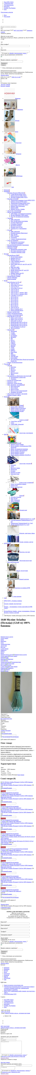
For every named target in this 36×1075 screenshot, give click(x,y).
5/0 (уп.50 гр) (14, 300)
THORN (13, 355)
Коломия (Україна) (16, 225)
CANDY (13, 334)
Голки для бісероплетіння (14, 313)
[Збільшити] (16, 712)
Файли (3, 669)
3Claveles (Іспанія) (16, 497)
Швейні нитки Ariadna (17, 444)
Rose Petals (14, 352)
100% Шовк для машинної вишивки (21, 213)
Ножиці (21, 495)
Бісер (16, 131)
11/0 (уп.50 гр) (15, 286)
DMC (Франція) (15, 219)
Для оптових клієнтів (7, 12)
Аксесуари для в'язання (26, 433)
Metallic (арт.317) (15, 260)
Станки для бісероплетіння (18, 239)
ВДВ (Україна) (15, 236)
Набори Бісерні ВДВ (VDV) (19, 196)
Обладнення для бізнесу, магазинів (17, 393)
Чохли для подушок (22, 570)
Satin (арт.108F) (15, 267)
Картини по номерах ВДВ (22, 588)
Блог (5, 9)
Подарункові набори (16, 257)
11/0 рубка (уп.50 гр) (16, 288)
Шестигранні (14, 373)
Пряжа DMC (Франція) (17, 406)
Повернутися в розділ (7, 654)
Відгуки (3, 665)
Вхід (5, 15)
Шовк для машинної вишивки (19, 449)
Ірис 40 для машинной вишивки (20, 216)
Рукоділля (18, 142)
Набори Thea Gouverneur (18, 206)
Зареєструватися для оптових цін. (13, 985)
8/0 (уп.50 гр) (14, 304)
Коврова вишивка (12, 246)
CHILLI (13, 343)
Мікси (12, 374)
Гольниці (13, 465)
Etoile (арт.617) (15, 271)
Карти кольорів (11, 279)
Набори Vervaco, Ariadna (18, 209)
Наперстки (14, 469)
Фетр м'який (14, 387)
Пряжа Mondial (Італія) (17, 411)
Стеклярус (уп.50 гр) (17, 295)
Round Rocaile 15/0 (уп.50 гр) (19, 325)
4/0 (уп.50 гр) (14, 298)
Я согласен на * (16, 1070)
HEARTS (13, 337)
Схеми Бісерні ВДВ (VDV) (18, 194)
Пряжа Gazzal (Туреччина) (18, 408)
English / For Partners (9, 8)
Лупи (12, 466)
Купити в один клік (19, 1056)
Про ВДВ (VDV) (9, 2)
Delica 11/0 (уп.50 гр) (17, 318)
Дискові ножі (23, 510)
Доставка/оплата (8, 5)
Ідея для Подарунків (13, 562)
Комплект (3, 659)
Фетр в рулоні (15, 389)
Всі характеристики (6, 718)
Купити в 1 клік (5, 848)
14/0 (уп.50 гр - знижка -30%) (19, 292)
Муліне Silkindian (12, 277)
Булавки (13, 471)
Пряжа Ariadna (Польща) (18, 409)
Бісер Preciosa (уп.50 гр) (14, 282)
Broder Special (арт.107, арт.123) (20, 270)
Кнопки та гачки (15, 472)
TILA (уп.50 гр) (15, 328)
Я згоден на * (14, 1055)
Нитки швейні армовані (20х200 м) (21, 455)
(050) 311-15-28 (16, 77)
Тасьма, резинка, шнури (26, 542)
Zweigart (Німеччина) (17, 222)
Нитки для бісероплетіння (14, 362)
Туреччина (14, 237)
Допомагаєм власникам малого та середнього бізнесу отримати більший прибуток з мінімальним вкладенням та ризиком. (19, 988)
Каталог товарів (5, 84)
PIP (12, 338)
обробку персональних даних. (18, 53)
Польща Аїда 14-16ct (17, 227)
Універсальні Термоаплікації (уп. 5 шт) (22, 523)
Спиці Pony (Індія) (16, 421)
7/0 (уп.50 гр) (14, 303)
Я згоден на (15, 53)
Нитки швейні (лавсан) (17, 453)
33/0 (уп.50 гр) (15, 307)
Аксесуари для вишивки (14, 210)
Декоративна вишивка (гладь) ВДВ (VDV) (23, 200)
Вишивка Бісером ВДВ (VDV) (16, 193)
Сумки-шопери (17, 596)
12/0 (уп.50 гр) (15, 289)
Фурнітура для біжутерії (14, 380)
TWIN (12, 347)
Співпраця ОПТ (8, 3)
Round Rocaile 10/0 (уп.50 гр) (19, 322)
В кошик (3, 791)
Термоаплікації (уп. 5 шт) (27, 518)
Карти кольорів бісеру (17, 310)
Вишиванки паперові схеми (19, 249)
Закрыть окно (4, 1073)
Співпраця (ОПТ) (6, 907)
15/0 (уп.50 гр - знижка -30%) (19, 294)
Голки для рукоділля (16, 487)
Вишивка (20, 109)
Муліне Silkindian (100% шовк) (19, 215)
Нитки (19, 443)
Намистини (10, 329)
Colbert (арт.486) (15, 268)
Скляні (13, 332)
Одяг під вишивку (12, 240)
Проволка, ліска (11, 382)
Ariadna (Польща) (6, 730)
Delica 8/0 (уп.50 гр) (16, 321)
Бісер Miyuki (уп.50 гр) (13, 316)
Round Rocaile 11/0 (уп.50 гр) (19, 323)
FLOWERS (14, 335)
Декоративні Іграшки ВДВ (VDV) (20, 203)
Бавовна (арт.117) (16, 258)
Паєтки (9, 365)
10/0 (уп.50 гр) (15, 283)
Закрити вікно (5, 75)
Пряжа (21, 405)
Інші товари (20, 774)
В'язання (18, 154)
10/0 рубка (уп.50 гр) (17, 285)
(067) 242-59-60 (18, 30)
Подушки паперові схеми (18, 251)
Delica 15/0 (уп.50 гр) (17, 319)
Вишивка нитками (12, 198)
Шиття (18, 165)
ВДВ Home (19, 176)
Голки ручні (14, 485)
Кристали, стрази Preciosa (14, 383)
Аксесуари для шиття (25, 463)
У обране (3, 794)
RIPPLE (13, 350)
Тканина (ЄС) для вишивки (19, 228)
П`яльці (9, 230)
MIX (12, 353)
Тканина (9, 218)
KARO (13, 349)
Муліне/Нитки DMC (13, 255)
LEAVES (13, 344)
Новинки (18, 98)
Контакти (6, 6)
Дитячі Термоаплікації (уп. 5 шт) (20, 524)
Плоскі (13, 371)
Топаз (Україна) (15, 501)
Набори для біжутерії (13, 312)
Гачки (12, 423)
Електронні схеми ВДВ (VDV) (19, 204)
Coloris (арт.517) (15, 262)
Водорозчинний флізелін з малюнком (18, 245)
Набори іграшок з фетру (14, 395)
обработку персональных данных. (20, 1070)
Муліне (17, 120)
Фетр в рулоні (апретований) (19, 390)
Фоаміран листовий (16, 392)
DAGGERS (14, 358)
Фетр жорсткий (15, 386)
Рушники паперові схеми (18, 252)
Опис (2, 660)
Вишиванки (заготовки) (17, 242)
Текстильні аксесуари (25, 560)
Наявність (3, 668)
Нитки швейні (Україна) (18, 452)
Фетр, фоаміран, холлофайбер (15, 385)
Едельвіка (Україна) (16, 224)
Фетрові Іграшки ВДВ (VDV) (19, 197)
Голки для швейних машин (18, 484)
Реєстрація (7, 16)
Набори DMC (15, 207)
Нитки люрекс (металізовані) (19, 450)
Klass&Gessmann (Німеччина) (19, 233)
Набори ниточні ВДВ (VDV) (19, 201)
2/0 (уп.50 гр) (14, 297)
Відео (2, 671)
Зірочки (13, 341)
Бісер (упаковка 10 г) (17, 309)
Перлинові (14, 331)
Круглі (12, 368)
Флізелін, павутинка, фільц (27, 533)
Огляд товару (4, 656)
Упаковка (13, 379)
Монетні (13, 370)
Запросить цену (15, 1072)
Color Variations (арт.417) (18, 261)
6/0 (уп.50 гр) (14, 301)
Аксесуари (4, 663)
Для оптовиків (14, 736)
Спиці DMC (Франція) (17, 424)
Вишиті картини (24, 579)
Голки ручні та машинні (26, 482)
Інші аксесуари (15, 474)
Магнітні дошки (15, 468)
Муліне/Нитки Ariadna (13, 276)
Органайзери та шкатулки (18, 377)
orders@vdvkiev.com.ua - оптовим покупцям (17, 1013)
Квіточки (13, 367)
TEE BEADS (14, 356)
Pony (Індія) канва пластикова (19, 221)
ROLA (12, 340)
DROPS (13, 346)
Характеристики (5, 662)
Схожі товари (4, 666)
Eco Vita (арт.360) (16, 274)
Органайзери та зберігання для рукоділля (19, 376)
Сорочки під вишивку (17, 243)
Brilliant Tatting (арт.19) (17, 273)
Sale (13, 187)
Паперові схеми (11, 248)
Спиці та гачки (23, 420)
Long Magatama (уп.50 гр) (18, 326)
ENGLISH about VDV (10, 994)
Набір (2, 657)
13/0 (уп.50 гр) (15, 291)
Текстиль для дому (24, 552)
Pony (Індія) (14, 234)
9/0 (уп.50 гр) (14, 306)
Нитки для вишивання (13, 212)
